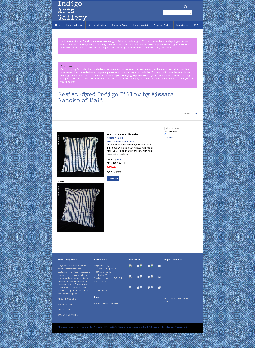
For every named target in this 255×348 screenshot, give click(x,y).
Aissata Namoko (115, 137)
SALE (196, 25)
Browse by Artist (140, 25)
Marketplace (182, 25)
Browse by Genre (119, 25)
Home (194, 113)
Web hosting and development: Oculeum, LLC (168, 327)
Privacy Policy (101, 290)
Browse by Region (74, 25)
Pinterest (189, 6)
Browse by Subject (162, 25)
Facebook (181, 6)
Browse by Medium (97, 25)
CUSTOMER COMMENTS (68, 315)
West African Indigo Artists (120, 141)
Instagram (185, 6)
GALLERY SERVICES (65, 304)
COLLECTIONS (64, 309)
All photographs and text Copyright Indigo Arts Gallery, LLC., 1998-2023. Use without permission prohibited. (103, 327)
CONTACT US (104, 281)
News (57, 25)
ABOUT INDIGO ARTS (67, 299)
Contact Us (158, 72)
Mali (119, 159)
